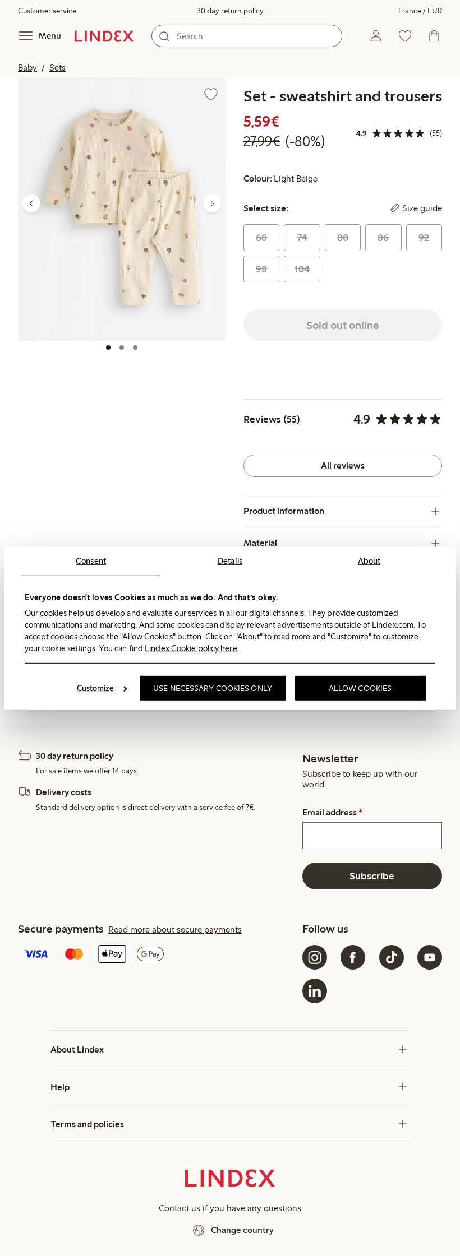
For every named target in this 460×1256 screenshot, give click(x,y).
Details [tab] (230, 560)
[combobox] (246, 36)
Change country (242, 1230)
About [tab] (369, 560)
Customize (95, 688)
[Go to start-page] (104, 35)
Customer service (47, 11)
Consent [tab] (91, 560)
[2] (121, 347)
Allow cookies (360, 688)
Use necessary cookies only (212, 688)
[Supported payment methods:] (158, 955)
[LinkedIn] (314, 991)
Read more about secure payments (175, 929)
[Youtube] (429, 957)
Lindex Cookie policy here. (192, 648)
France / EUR (420, 11)
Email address (332, 813)
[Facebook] (353, 957)
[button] (122, 208)
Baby (27, 67)
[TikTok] (391, 957)
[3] (135, 347)
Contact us (179, 1208)
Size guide (422, 208)
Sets (57, 67)
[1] (108, 347)
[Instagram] (314, 957)
